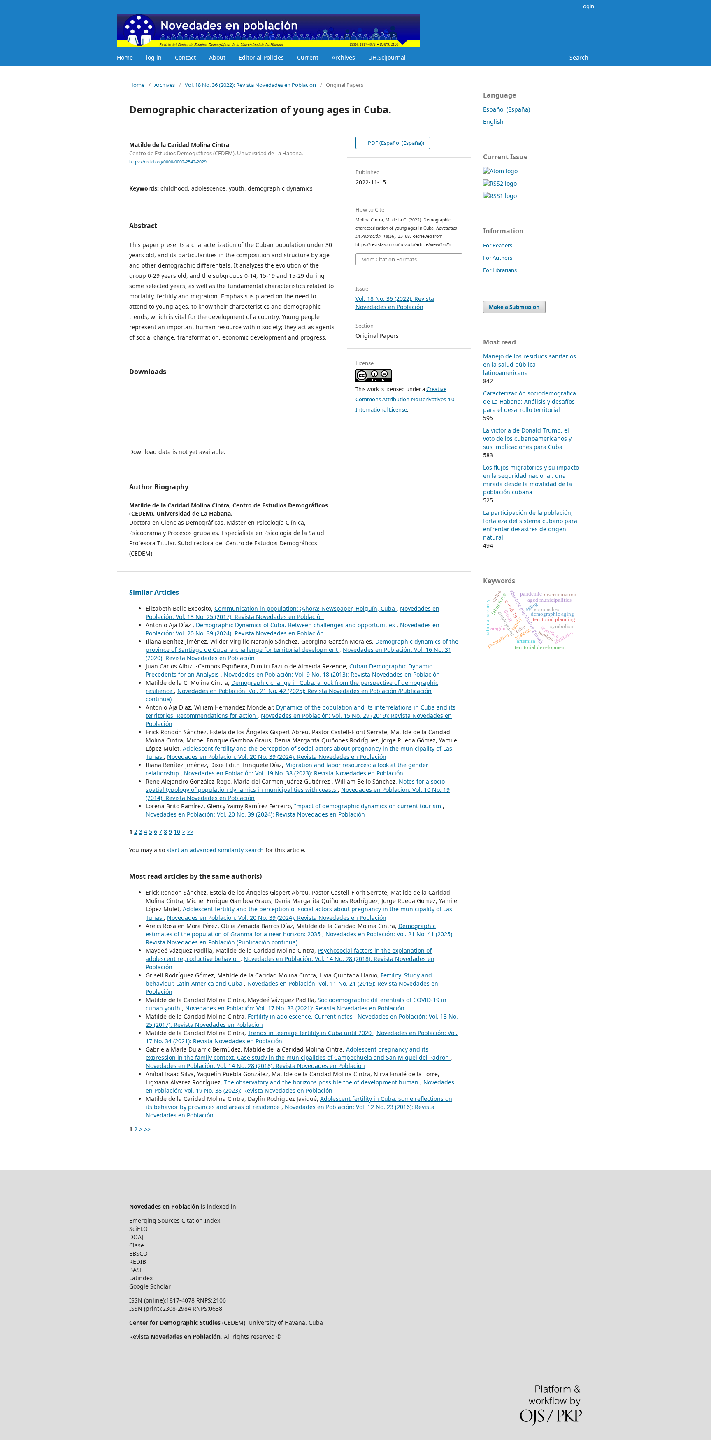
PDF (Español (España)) (395, 143)
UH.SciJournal (387, 57)
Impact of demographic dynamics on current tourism (368, 806)
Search (578, 57)
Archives (343, 57)
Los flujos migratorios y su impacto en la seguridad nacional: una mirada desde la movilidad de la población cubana (531, 479)
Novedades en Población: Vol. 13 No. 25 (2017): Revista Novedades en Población (292, 613)
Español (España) (506, 109)
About (217, 57)
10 (177, 831)
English (493, 122)
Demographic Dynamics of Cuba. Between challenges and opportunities (296, 625)
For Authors (497, 257)
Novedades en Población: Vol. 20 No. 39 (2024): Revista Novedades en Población (292, 629)
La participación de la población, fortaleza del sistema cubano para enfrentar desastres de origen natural (530, 525)
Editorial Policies (261, 57)
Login (587, 6)
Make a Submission (514, 307)
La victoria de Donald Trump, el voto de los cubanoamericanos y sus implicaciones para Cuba (527, 438)
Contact (185, 57)
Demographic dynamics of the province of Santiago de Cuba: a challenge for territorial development (302, 645)
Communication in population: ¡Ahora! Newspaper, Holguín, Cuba (305, 608)
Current (307, 57)
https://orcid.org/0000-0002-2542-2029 (168, 162)
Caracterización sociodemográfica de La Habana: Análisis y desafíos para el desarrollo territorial (529, 401)
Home (125, 57)
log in (154, 57)
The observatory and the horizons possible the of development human (322, 1082)
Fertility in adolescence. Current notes (301, 1016)
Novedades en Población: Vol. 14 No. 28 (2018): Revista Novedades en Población (255, 1066)
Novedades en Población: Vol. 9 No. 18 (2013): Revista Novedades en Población (332, 674)
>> (190, 831)
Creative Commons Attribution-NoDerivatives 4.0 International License (405, 399)
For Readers (497, 245)
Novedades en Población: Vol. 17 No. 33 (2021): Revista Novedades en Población (294, 1008)
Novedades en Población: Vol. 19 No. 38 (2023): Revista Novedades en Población (293, 773)
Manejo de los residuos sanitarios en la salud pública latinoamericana (529, 364)
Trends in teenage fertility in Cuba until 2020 (310, 1033)
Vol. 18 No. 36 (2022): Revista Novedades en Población (250, 84)
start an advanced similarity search (215, 850)
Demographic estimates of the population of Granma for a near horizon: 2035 (291, 930)
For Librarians (500, 270)
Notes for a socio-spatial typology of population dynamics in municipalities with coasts (296, 785)
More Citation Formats (389, 259)
